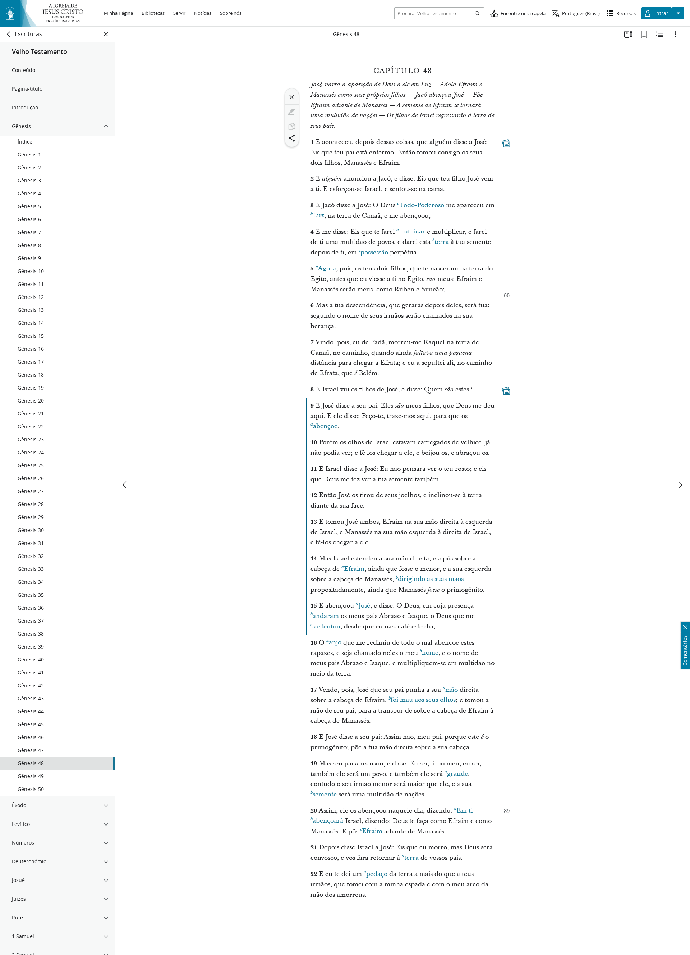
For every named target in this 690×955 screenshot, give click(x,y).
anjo (335, 642)
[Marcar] (292, 112)
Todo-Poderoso (422, 205)
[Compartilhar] (292, 138)
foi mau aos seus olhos (423, 700)
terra (441, 241)
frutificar (412, 231)
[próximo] (680, 485)
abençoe (325, 426)
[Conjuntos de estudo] (628, 34)
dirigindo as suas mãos (431, 579)
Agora (327, 268)
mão (451, 689)
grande (457, 773)
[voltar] (9, 34)
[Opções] (675, 34)
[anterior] (125, 485)
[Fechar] (292, 97)
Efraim (354, 568)
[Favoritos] (644, 34)
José (364, 605)
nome (430, 653)
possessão (374, 252)
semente (325, 794)
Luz (318, 215)
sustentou (326, 626)
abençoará (328, 821)
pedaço (376, 873)
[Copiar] (292, 126)
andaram (326, 615)
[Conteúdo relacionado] (660, 34)
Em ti (464, 810)
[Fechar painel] (106, 34)
